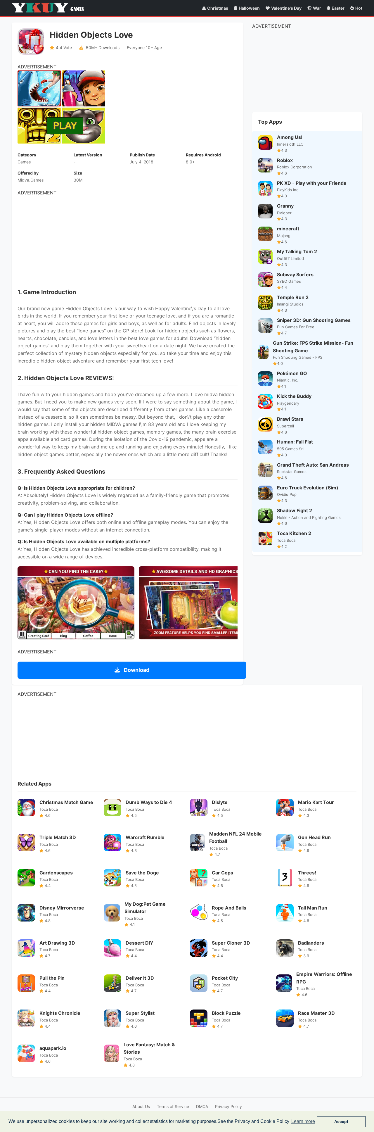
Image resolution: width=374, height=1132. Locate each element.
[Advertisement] (128, 238)
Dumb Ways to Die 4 (149, 802)
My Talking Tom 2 (297, 251)
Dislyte (220, 802)
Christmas (217, 8)
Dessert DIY (139, 943)
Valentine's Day (286, 8)
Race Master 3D (316, 1013)
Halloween (249, 8)
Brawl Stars (290, 419)
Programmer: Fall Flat (295, 442)
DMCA (202, 1106)
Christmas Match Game (66, 802)
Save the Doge (142, 873)
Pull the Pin (52, 978)
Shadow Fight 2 (294, 510)
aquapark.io (52, 1048)
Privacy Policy (228, 1106)
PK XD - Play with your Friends (311, 183)
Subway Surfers (295, 274)
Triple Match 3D (57, 837)
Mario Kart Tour (316, 802)
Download (136, 670)
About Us (141, 1106)
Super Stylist (140, 1013)
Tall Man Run (312, 908)
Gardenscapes (56, 873)
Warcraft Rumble (145, 837)
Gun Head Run (314, 837)
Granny (285, 206)
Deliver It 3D (140, 978)
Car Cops (222, 873)
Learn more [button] (303, 1121)
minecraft (288, 229)
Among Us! (289, 137)
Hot (358, 8)
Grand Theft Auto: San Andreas (313, 465)
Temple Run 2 (293, 297)
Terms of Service (173, 1106)
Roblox (285, 160)
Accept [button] (341, 1121)
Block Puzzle (226, 1013)
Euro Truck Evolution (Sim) (307, 488)
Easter (338, 8)
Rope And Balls (229, 908)
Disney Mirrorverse (61, 908)
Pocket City (225, 978)
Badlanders (311, 943)
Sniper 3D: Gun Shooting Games (314, 320)
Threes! (307, 873)
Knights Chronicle (59, 1013)
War (317, 8)
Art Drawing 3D (57, 943)
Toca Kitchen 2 (294, 533)
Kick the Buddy (294, 396)
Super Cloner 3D (231, 943)
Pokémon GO (292, 373)
